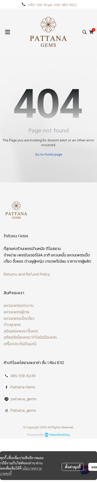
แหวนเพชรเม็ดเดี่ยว (19, 318)
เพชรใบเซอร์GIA (30, 255)
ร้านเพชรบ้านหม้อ (31, 248)
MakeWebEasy (59, 435)
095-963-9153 (65, 4)
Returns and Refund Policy (27, 274)
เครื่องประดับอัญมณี (20, 344)
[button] (84, 32)
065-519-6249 (40, 4)
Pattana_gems (23, 410)
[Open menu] (7, 32)
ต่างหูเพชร (12, 324)
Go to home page (48, 154)
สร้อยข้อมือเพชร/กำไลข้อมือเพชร (30, 337)
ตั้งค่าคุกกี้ (73, 467)
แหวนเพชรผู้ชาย (16, 312)
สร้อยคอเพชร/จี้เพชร (21, 331)
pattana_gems (23, 399)
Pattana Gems (22, 387)
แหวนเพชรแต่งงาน (19, 305)
